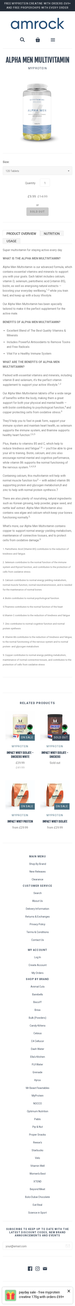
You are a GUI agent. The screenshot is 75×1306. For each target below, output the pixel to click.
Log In (37, 957)
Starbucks (37, 1150)
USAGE (11, 241)
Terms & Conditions (37, 932)
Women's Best (37, 1173)
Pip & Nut (37, 1126)
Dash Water (37, 1048)
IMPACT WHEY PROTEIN (20, 821)
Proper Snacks (37, 1134)
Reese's (37, 1142)
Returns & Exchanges (37, 916)
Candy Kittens (38, 1025)
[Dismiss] (69, 1291)
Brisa (37, 1009)
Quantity (30, 183)
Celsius (37, 1033)
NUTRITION (52, 234)
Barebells (37, 994)
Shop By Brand (37, 863)
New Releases (37, 871)
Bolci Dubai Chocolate (37, 1197)
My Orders (38, 972)
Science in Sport (37, 1212)
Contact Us (37, 939)
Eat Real (37, 1204)
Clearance (37, 879)
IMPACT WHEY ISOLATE (55, 821)
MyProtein (37, 68)
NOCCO (37, 1103)
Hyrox (37, 1080)
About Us (37, 900)
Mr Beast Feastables (37, 1088)
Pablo (37, 1119)
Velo (37, 1158)
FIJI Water (37, 1064)
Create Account (38, 965)
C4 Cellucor (37, 1041)
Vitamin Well (37, 1165)
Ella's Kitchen (37, 1056)
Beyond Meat (37, 1189)
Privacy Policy (37, 924)
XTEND (37, 1181)
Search (37, 893)
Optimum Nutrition (37, 1111)
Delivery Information (37, 908)
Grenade (37, 1072)
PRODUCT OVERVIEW (21, 234)
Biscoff (37, 1002)
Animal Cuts (38, 986)
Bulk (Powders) (37, 1017)
